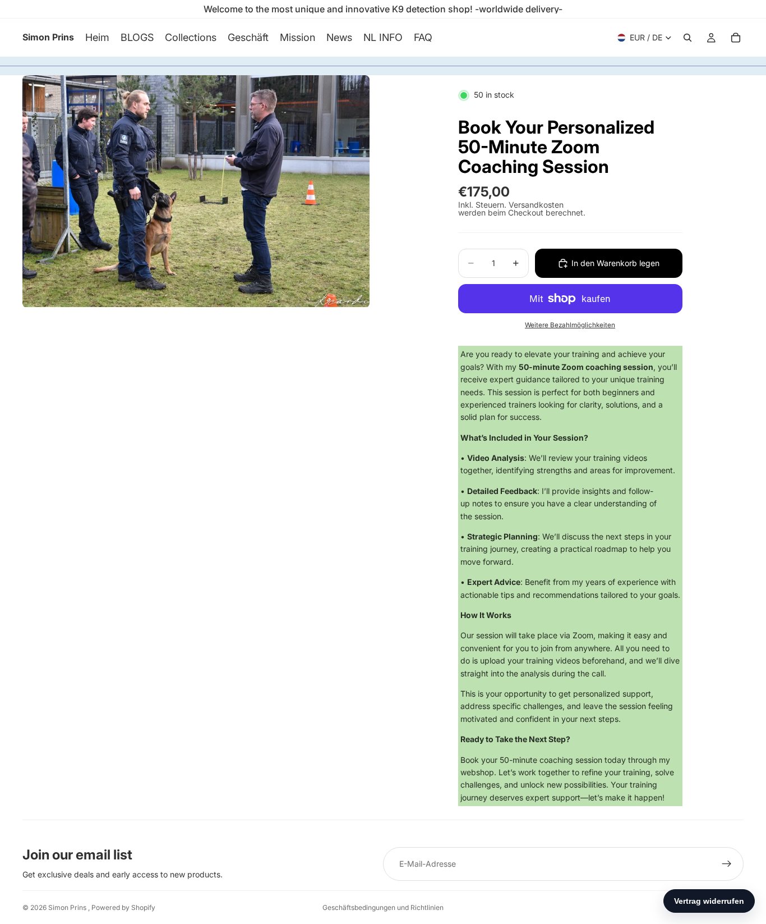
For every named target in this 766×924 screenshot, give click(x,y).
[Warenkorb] (735, 37)
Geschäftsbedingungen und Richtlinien (383, 907)
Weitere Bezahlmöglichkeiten (570, 325)
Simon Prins (68, 907)
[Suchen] (687, 37)
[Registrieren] (727, 864)
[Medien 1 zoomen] (196, 191)
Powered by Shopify (123, 907)
